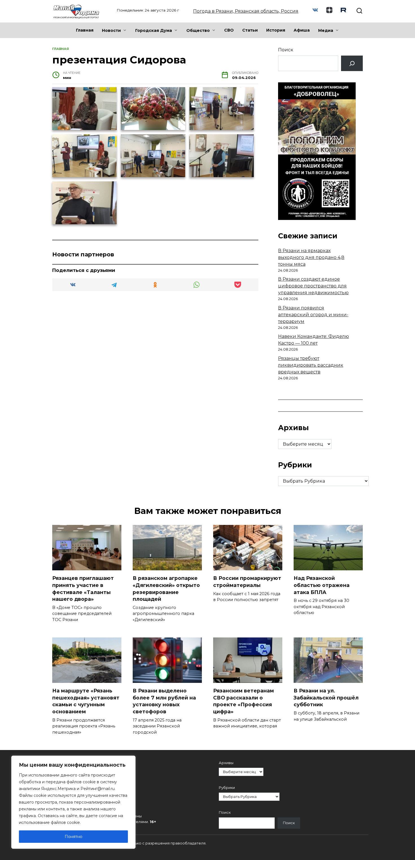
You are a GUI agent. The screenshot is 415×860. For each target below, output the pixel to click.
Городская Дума (153, 30)
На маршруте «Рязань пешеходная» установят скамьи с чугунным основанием (85, 701)
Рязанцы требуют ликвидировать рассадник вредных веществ (310, 365)
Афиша (302, 30)
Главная (84, 30)
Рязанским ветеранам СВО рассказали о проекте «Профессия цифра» (243, 701)
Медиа (325, 30)
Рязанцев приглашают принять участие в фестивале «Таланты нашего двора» (83, 588)
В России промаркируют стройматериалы (247, 581)
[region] (73, 802)
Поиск (285, 49)
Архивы (226, 763)
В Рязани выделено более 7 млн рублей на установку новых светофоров (164, 701)
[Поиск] (352, 63)
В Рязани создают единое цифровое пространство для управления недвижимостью (313, 285)
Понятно (73, 836)
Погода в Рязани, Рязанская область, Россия (245, 11)
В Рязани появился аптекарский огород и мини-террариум (313, 314)
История (275, 30)
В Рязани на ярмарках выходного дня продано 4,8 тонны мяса (311, 257)
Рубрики (227, 788)
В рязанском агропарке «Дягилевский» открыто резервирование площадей (166, 588)
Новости (111, 30)
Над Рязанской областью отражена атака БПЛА (322, 585)
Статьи (250, 30)
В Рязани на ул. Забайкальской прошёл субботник (326, 697)
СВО (229, 30)
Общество (198, 30)
